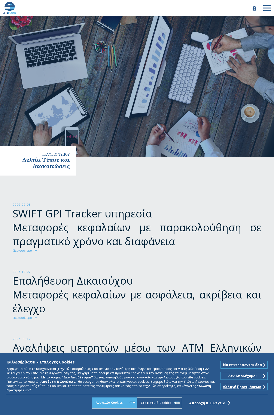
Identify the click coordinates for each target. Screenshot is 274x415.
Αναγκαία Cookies (109, 402)
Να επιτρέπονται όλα (242, 364)
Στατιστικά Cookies (156, 403)
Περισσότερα (22, 250)
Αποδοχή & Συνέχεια (207, 403)
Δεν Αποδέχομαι (242, 376)
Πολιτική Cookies (197, 381)
